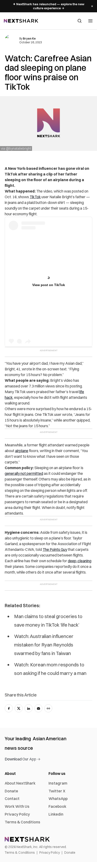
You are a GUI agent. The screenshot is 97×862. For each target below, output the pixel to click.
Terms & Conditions (22, 822)
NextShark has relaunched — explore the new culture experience (48, 6)
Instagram (57, 783)
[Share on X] (19, 708)
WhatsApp (58, 798)
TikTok (35, 196)
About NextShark (20, 783)
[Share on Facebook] (9, 708)
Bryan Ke (29, 38)
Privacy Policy (17, 814)
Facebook (57, 806)
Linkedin (55, 814)
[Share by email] (38, 708)
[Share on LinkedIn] (28, 708)
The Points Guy (55, 549)
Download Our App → (22, 759)
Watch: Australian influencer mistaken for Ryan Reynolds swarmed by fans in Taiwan (43, 644)
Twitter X (56, 791)
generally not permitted (24, 473)
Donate (11, 791)
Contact (12, 798)
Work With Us (17, 806)
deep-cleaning (79, 560)
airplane (21, 450)
